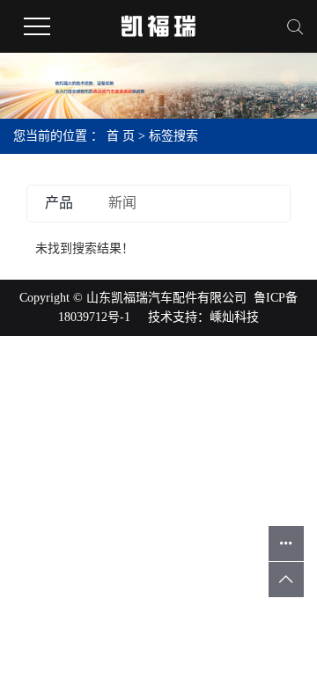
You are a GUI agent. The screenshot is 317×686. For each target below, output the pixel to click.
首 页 (121, 135)
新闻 (122, 202)
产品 (59, 202)
